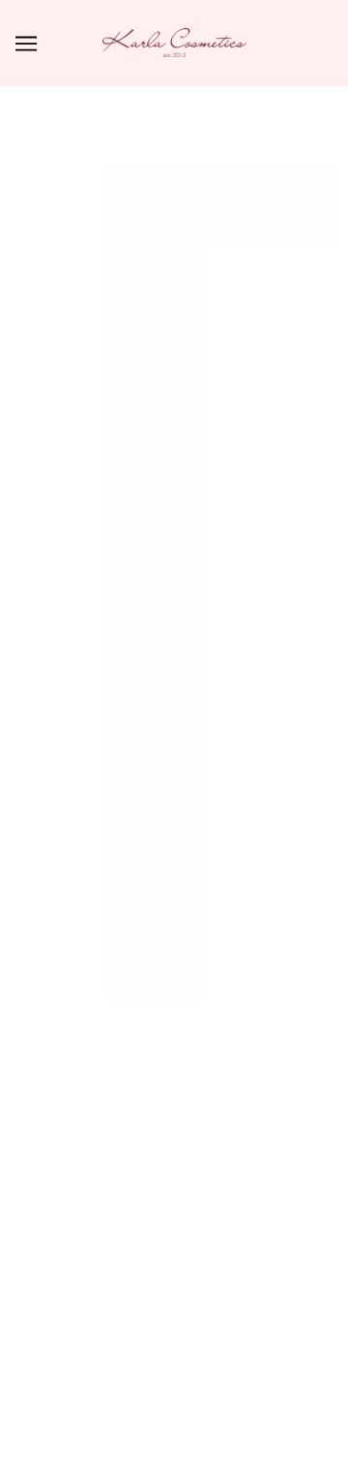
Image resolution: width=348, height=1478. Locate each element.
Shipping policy (174, 1173)
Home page (217, 309)
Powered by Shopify (174, 1439)
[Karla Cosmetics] (174, 42)
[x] (139, 729)
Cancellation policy (174, 1232)
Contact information (174, 1202)
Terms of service (174, 1143)
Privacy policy (174, 1114)
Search (174, 839)
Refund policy (174, 1084)
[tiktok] (207, 729)
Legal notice (174, 1261)
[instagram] (172, 729)
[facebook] (106, 729)
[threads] (241, 729)
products (234, 331)
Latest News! (174, 1055)
